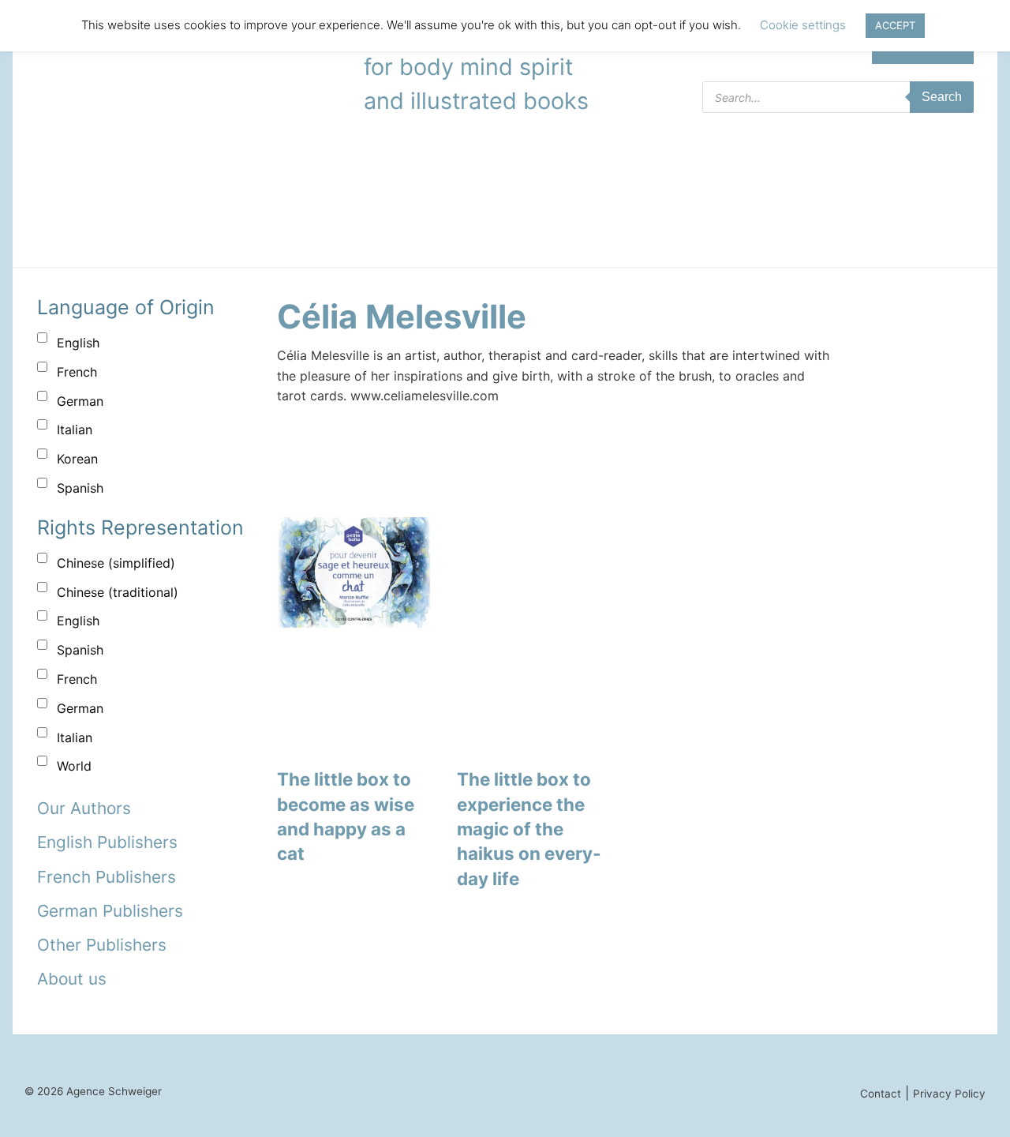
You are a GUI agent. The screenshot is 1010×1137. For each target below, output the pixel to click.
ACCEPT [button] (895, 25)
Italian (74, 429)
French (77, 372)
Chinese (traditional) (117, 592)
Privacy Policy (949, 1093)
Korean (77, 459)
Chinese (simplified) (116, 563)
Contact (880, 1093)
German (80, 401)
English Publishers (107, 842)
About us (72, 979)
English (78, 343)
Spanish (80, 488)
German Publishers (110, 911)
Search (942, 96)
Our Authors (84, 808)
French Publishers (106, 877)
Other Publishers (101, 945)
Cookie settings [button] (803, 24)
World (74, 766)
